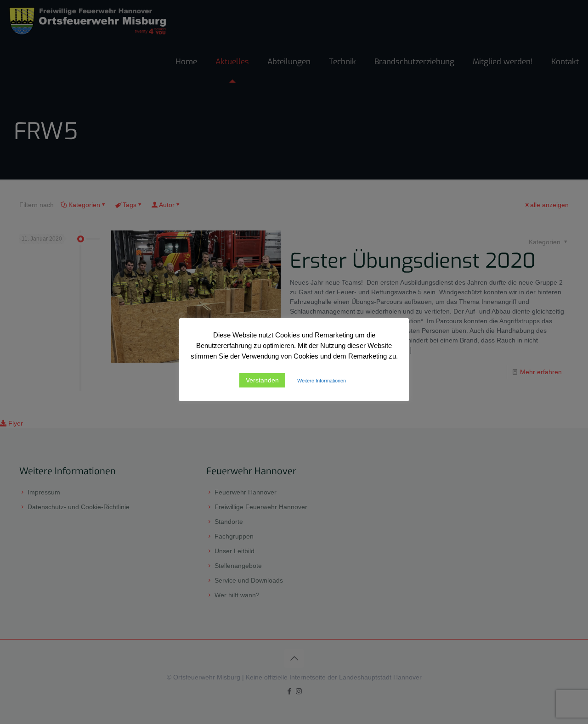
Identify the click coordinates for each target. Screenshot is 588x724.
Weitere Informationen (321, 380)
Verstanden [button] (262, 380)
